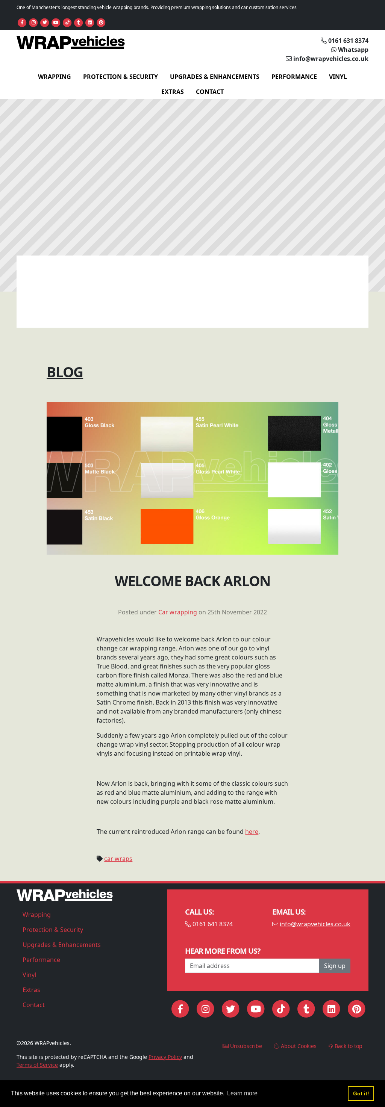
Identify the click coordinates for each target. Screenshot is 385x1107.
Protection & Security (120, 77)
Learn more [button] (242, 1093)
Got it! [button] (361, 1093)
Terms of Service (37, 1064)
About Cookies (298, 1046)
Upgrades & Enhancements (214, 77)
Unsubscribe (245, 1046)
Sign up (335, 966)
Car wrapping (177, 612)
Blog (65, 371)
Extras (172, 92)
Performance (294, 77)
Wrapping (54, 77)
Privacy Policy (165, 1056)
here (251, 831)
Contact (210, 92)
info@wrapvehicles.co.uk (315, 924)
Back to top (347, 1046)
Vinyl (338, 77)
